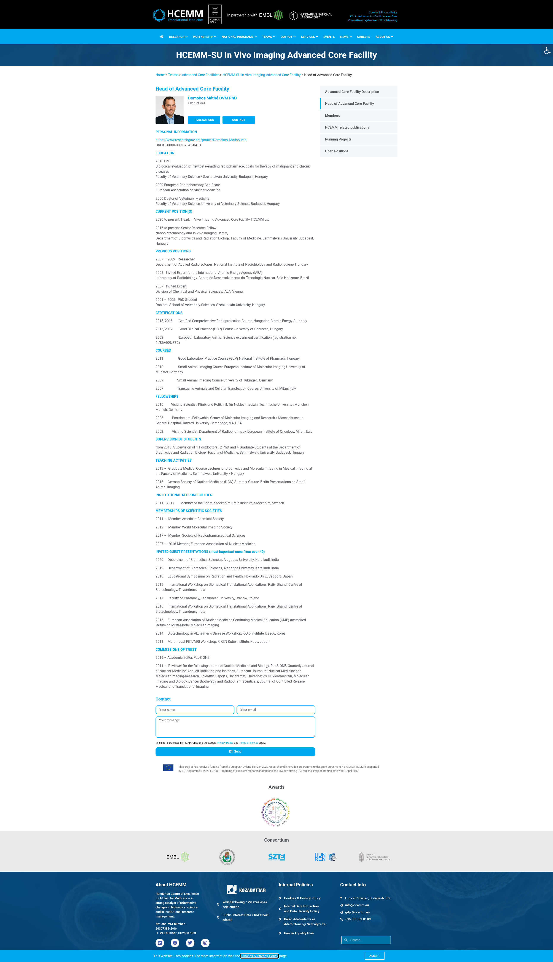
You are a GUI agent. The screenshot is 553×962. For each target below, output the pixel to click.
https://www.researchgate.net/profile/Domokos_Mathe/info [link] (201, 140)
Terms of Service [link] (248, 742)
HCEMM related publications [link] (347, 127)
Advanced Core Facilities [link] (200, 75)
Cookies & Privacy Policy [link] (259, 956)
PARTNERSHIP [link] (203, 36)
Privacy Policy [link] (225, 742)
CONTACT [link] (238, 119)
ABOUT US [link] (383, 36)
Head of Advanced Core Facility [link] (349, 104)
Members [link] (332, 115)
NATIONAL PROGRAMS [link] (238, 36)
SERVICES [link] (308, 36)
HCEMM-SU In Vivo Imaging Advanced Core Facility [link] (262, 75)
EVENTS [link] (329, 36)
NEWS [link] (344, 36)
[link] (547, 50)
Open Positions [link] (336, 151)
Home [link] (160, 75)
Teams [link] (173, 75)
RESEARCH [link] (176, 36)
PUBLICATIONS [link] (204, 119)
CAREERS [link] (363, 36)
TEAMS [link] (267, 36)
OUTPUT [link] (286, 36)
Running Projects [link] (338, 139)
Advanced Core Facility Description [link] (352, 92)
